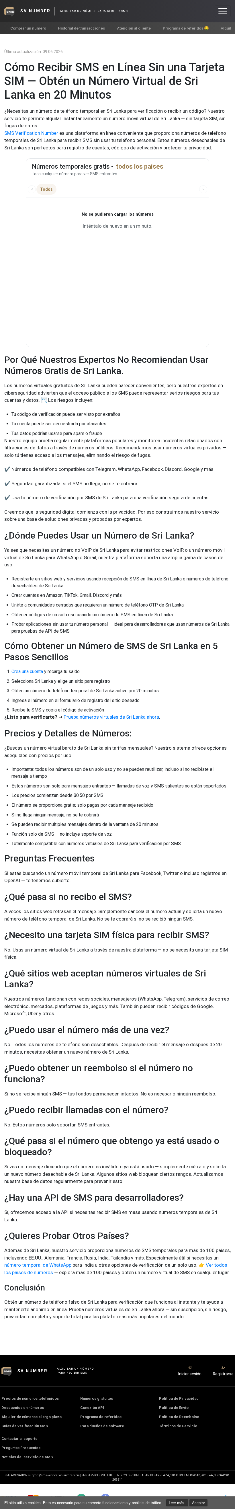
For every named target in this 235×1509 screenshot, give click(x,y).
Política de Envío (174, 1407)
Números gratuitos (96, 1398)
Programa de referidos (101, 1417)
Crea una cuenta (27, 671)
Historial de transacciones (81, 28)
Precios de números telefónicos (30, 1398)
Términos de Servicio (178, 1426)
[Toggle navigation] (223, 11)
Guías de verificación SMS (24, 1426)
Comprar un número (28, 28)
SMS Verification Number (31, 133)
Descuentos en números (22, 1407)
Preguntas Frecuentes (20, 1448)
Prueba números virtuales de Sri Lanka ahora (111, 717)
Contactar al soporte (19, 1438)
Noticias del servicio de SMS (27, 1457)
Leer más (177, 1503)
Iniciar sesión (189, 1374)
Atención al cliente (134, 28)
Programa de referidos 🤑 (186, 28)
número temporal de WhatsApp (37, 1265)
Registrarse (223, 1374)
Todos (46, 189)
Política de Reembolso (179, 1417)
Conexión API (92, 1407)
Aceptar (198, 1503)
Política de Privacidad (179, 1398)
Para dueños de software (102, 1426)
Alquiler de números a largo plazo (31, 1417)
